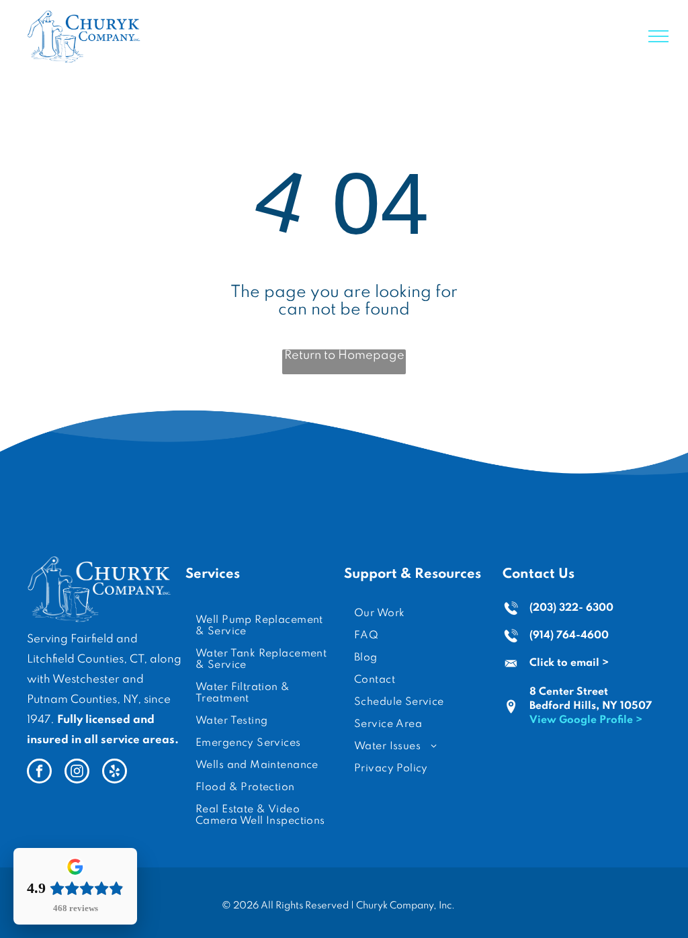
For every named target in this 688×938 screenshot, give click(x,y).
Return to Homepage (344, 355)
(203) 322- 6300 (571, 608)
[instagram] (76, 773)
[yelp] (114, 773)
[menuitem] (265, 626)
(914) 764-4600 (569, 635)
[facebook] (39, 773)
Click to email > (569, 663)
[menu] (658, 36)
